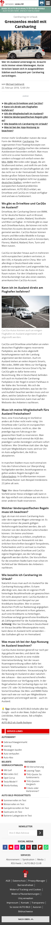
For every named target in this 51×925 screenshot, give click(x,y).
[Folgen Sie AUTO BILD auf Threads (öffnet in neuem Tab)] (34, 847)
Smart (34, 162)
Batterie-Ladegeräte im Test (18, 815)
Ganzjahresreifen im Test (16, 808)
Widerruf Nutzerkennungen (25, 894)
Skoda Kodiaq (11, 785)
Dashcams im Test (13, 812)
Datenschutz (19, 880)
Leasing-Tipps (33, 770)
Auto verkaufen (11, 753)
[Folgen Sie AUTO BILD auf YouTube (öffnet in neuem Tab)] (11, 847)
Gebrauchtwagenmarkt (15, 742)
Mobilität (19, 4)
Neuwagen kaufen (13, 750)
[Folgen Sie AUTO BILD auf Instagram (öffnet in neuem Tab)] (16, 847)
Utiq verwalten (25, 898)
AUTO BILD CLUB (32, 863)
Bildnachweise (25, 911)
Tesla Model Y (10, 781)
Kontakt (25, 902)
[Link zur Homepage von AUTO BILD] (2, 3)
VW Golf (8, 770)
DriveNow (7, 148)
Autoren (37, 907)
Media (40, 859)
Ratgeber (9, 4)
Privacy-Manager (36, 880)
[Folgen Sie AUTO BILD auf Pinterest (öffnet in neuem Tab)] (28, 847)
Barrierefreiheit (25, 885)
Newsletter (26, 826)
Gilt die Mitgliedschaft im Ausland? (24, 113)
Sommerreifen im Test (15, 800)
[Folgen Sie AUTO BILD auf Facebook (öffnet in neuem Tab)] (5, 847)
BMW (10, 162)
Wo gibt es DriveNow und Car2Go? (23, 103)
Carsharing (28, 141)
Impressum (12, 902)
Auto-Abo (8, 757)
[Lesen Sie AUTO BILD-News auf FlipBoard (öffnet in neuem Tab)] (40, 847)
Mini (4, 162)
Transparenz (38, 902)
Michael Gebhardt (15, 84)
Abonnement (13, 859)
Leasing (7, 746)
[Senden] (40, 833)
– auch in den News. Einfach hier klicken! (23, 10)
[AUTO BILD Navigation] (48, 3)
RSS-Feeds (16, 863)
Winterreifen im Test (14, 804)
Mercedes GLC (11, 774)
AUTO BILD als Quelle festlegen (17, 722)
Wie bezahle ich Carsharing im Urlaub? (26, 124)
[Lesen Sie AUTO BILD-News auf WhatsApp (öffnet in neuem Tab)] (46, 847)
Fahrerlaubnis (9, 476)
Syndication (28, 859)
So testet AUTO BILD (20, 907)
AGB (8, 880)
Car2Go (21, 148)
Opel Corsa (9, 778)
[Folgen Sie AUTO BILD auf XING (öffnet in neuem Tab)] (22, 847)
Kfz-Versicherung (35, 767)
